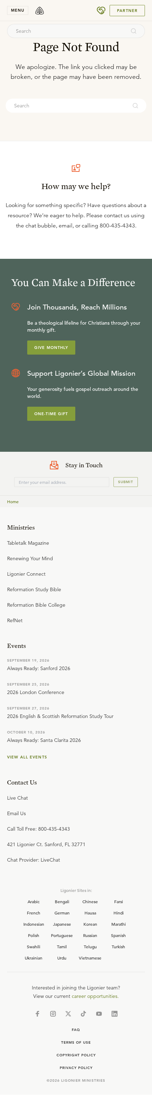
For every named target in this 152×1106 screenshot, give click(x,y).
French (33, 913)
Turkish (118, 946)
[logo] (40, 11)
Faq (76, 1029)
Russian (90, 935)
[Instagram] (53, 1013)
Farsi (118, 901)
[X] (68, 1014)
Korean (90, 924)
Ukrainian (33, 958)
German (62, 913)
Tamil (62, 946)
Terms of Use (76, 1042)
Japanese (62, 924)
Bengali (62, 901)
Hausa (90, 913)
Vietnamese (90, 958)
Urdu (61, 958)
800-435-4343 (117, 225)
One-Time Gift (51, 413)
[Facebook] (37, 1013)
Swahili (33, 946)
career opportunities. (95, 996)
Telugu (90, 946)
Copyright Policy (76, 1055)
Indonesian (33, 924)
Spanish (118, 935)
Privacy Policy (76, 1068)
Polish (33, 935)
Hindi (118, 913)
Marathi (118, 924)
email (65, 225)
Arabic (34, 901)
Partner (127, 10)
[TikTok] (83, 1013)
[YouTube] (99, 1013)
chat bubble (40, 225)
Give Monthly (51, 347)
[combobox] (66, 31)
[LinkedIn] (114, 1013)
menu (17, 10)
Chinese (90, 901)
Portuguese (62, 935)
